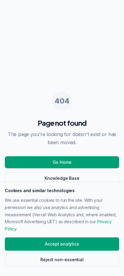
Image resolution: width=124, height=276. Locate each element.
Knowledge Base (62, 178)
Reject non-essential (61, 259)
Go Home (62, 162)
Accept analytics (62, 243)
